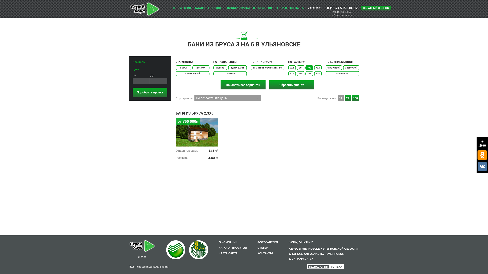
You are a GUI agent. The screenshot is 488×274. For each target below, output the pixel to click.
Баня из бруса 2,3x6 (195, 113)
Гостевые (230, 73)
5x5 (309, 73)
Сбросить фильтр (291, 85)
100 (355, 98)
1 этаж (183, 67)
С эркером (342, 73)
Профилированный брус (267, 67)
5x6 (318, 73)
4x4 (318, 67)
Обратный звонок (376, 8)
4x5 (292, 73)
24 (347, 98)
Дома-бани (237, 67)
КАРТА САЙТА (228, 253)
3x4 (292, 67)
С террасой (351, 67)
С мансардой (192, 73)
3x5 (301, 67)
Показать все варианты (243, 85)
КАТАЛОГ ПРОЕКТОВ (233, 247)
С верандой (333, 67)
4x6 (301, 73)
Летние (220, 67)
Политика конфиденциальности (149, 266)
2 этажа (201, 67)
